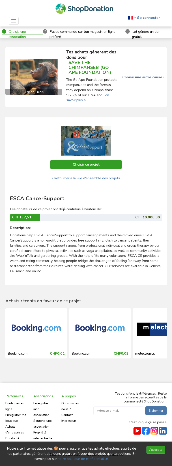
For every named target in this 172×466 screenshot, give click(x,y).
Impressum (69, 421)
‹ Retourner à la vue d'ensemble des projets (86, 178)
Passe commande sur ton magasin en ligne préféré (82, 34)
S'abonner (156, 411)
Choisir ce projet (86, 164)
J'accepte (155, 450)
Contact (67, 415)
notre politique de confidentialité (83, 458)
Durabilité (12, 438)
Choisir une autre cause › (143, 77)
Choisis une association (17, 34)
